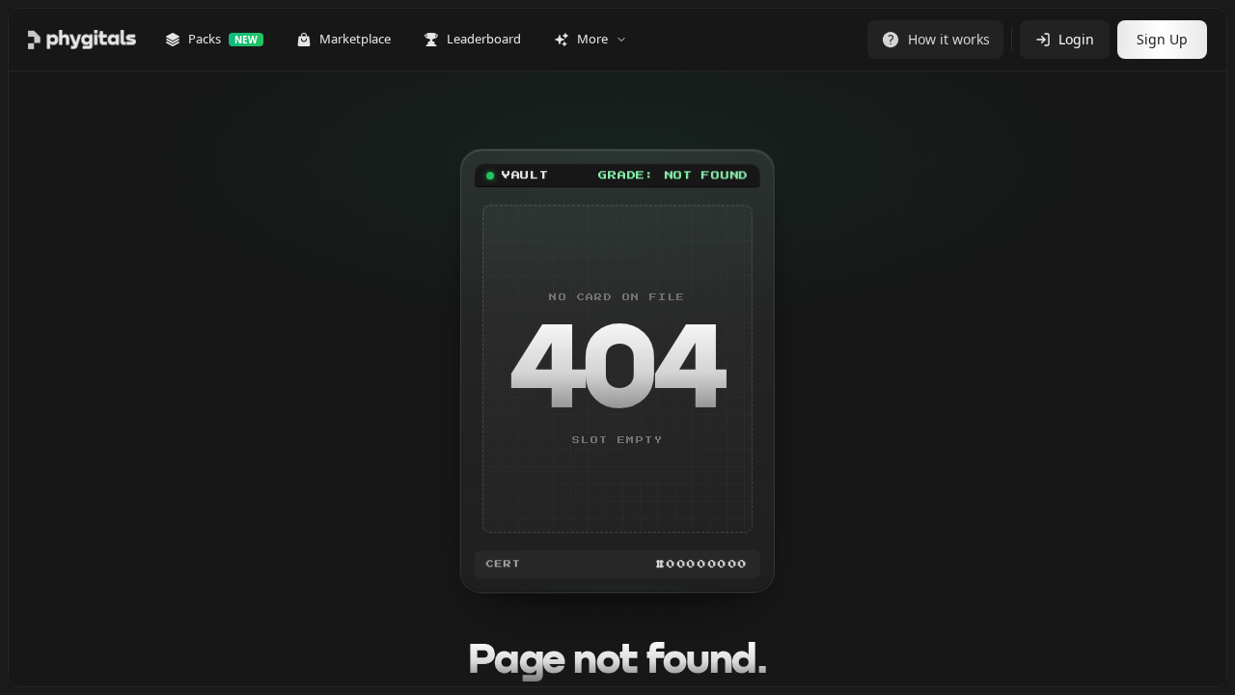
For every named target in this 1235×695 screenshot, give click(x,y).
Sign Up (1162, 39)
